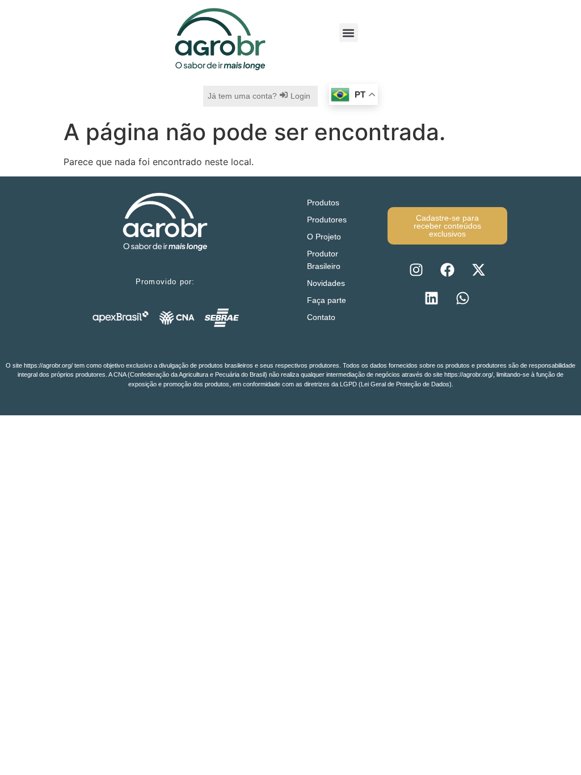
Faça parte (326, 300)
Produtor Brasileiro (323, 260)
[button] (348, 32)
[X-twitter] (478, 270)
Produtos (323, 202)
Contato (321, 317)
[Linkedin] (432, 298)
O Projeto (324, 236)
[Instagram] (416, 270)
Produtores (327, 219)
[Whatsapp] (463, 298)
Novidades (326, 283)
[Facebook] (447, 270)
